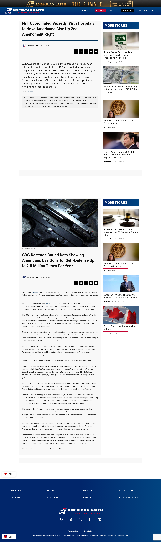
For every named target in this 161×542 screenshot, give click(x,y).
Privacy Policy (88, 531)
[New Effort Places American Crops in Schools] (121, 109)
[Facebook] (76, 51)
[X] (81, 51)
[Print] (91, 51)
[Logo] (27, 11)
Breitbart (29, 92)
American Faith (33, 45)
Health (87, 490)
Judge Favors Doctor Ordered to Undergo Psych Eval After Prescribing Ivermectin (120, 55)
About (87, 497)
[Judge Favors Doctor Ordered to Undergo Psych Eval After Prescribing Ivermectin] (121, 41)
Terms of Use (73, 531)
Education (126, 490)
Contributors (128, 497)
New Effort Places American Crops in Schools (118, 122)
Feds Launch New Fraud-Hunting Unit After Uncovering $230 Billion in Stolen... (121, 89)
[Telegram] (96, 51)
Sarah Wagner (108, 62)
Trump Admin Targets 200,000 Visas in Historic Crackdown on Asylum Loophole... (119, 155)
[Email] (86, 51)
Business (52, 497)
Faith (50, 490)
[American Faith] (24, 45)
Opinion (16, 497)
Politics (16, 490)
